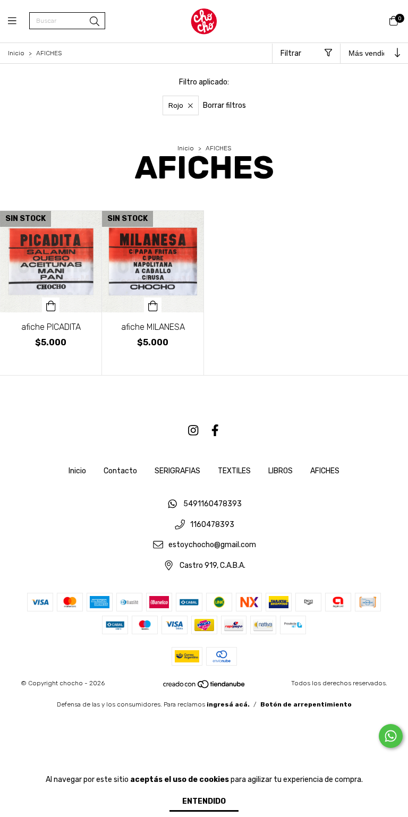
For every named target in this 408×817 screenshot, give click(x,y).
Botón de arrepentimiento (306, 704)
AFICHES (324, 470)
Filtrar (290, 53)
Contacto (120, 470)
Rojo (175, 105)
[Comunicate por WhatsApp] (391, 736)
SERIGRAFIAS (177, 470)
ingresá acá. (228, 704)
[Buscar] (95, 21)
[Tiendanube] (204, 686)
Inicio (16, 53)
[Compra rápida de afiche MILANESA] (153, 304)
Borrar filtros (224, 105)
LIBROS (280, 470)
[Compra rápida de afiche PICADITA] (51, 304)
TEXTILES (234, 470)
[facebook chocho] (215, 430)
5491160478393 (212, 503)
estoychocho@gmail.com (212, 545)
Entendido (204, 801)
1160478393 (212, 524)
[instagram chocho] (193, 430)
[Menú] (18, 21)
